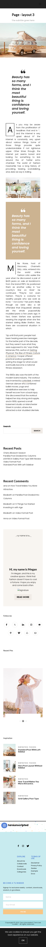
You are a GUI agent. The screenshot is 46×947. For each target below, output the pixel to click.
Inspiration (7, 738)
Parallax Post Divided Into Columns (19, 455)
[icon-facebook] (18, 846)
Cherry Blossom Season (14, 452)
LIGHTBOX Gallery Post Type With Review (22, 458)
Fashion (32, 747)
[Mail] (15, 4)
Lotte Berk (26, 380)
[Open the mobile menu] (40, 4)
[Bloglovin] (11, 4)
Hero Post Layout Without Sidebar (30, 766)
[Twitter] (7, 4)
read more (23, 597)
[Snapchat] (27, 633)
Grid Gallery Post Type (28, 798)
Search (7, 426)
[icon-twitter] (28, 846)
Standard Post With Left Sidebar (18, 464)
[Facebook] (4, 4)
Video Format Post (12, 461)
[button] (23, 721)
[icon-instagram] (23, 846)
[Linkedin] (23, 624)
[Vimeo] (19, 633)
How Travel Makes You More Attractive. (28, 782)
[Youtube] (39, 624)
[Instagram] (31, 624)
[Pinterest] (10, 633)
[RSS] (18, 4)
